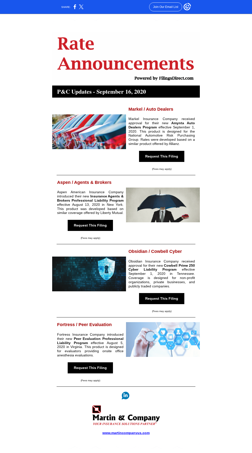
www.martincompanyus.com (126, 433)
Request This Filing (161, 156)
